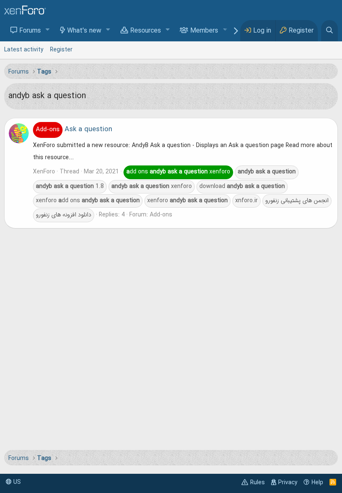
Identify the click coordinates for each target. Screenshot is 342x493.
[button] (48, 30)
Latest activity (23, 49)
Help (317, 482)
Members (204, 31)
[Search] (329, 30)
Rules (257, 482)
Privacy (287, 482)
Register (61, 49)
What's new (84, 31)
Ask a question (74, 129)
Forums (30, 31)
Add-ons (161, 214)
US (16, 482)
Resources (145, 31)
